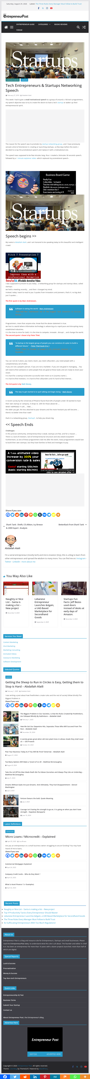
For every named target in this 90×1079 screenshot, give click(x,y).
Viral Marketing (9, 646)
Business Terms (9, 1000)
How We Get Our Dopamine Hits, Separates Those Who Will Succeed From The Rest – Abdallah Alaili (51, 727)
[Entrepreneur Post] (6, 27)
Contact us (7, 1010)
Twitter (8, 561)
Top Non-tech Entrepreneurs (14, 978)
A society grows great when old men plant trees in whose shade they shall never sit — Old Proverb (52, 740)
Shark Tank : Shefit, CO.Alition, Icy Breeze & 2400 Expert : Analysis (24, 526)
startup (60, 102)
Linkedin (16, 561)
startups (24, 80)
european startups (13, 80)
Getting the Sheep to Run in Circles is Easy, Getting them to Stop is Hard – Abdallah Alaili (44, 684)
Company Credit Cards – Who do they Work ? (22, 874)
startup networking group (52, 144)
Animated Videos (10, 654)
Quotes (8, 677)
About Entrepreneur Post (13, 1017)
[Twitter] (12, 515)
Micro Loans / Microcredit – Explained (30, 836)
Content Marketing (10, 642)
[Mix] (31, 515)
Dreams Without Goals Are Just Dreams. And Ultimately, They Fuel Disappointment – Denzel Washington (41, 786)
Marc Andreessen (46, 309)
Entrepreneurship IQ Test (13, 995)
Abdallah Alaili (26, 95)
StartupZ (31, 418)
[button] (49, 24)
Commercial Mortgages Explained (18, 864)
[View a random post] (84, 27)
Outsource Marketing (11, 658)
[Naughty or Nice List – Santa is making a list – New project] (16, 583)
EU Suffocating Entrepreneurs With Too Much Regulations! (30, 923)
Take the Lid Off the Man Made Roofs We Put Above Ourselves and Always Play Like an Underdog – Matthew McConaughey (44, 773)
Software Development (12, 662)
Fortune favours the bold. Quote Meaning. (36, 798)
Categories (43, 24)
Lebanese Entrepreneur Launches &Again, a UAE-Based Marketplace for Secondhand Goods (44, 608)
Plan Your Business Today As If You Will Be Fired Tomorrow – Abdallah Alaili (35, 752)
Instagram (81, 558)
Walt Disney (26, 384)
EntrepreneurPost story (19, 943)
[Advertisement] (45, 126)
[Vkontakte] (44, 515)
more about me (28, 561)
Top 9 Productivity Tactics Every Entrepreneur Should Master (31, 912)
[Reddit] (17, 515)
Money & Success (10, 973)
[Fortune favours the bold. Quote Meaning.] (11, 800)
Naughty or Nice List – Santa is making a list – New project (14, 603)
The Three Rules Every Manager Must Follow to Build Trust (59, 4)
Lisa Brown (22, 841)
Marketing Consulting (11, 650)
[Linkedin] (22, 515)
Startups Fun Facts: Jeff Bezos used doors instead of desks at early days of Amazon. (74, 606)
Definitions (10, 831)
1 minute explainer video (26, 158)
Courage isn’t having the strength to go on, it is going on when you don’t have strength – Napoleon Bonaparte (50, 810)
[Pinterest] (26, 515)
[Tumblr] (40, 515)
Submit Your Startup (11, 1005)
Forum (19, 30)
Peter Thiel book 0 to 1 (40, 346)
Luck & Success (9, 963)
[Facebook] (8, 515)
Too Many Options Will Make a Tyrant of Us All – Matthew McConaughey (33, 762)
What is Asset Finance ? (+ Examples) (19, 884)
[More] (58, 515)
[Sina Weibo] (54, 515)
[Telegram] (49, 515)
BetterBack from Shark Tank (71, 524)
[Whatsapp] (35, 515)
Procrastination (9, 968)
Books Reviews (60, 24)
